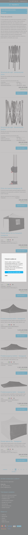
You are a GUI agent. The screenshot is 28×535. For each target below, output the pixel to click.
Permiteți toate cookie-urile (14, 272)
